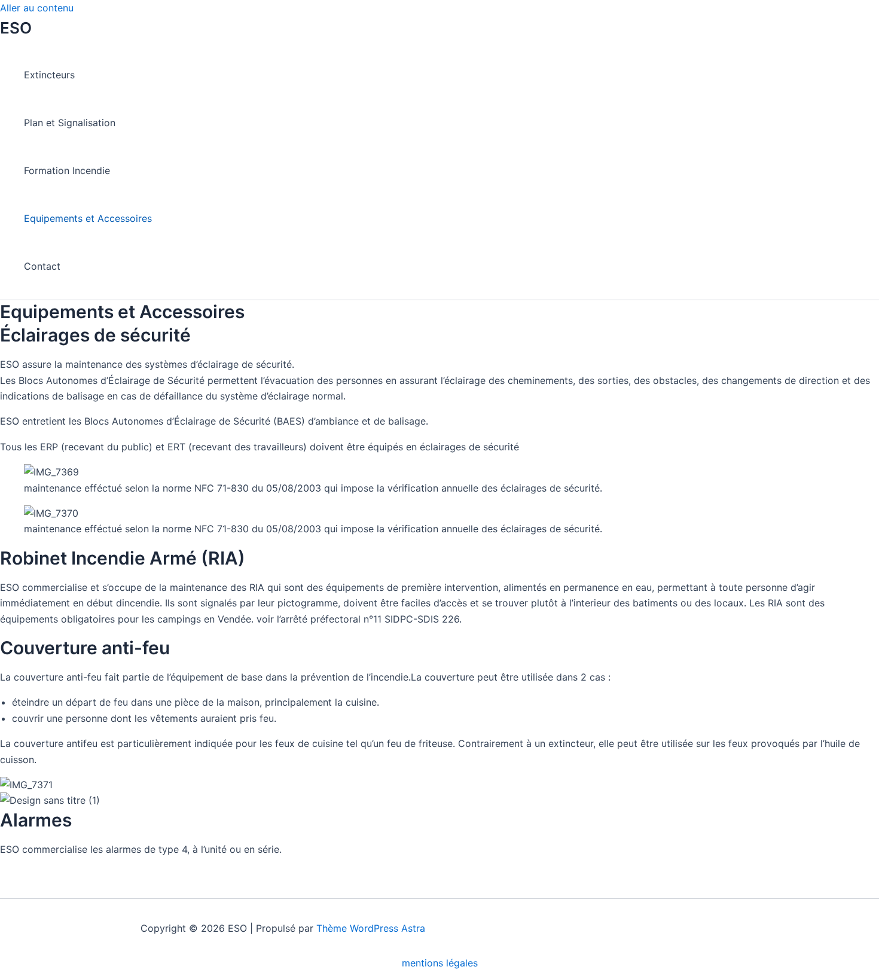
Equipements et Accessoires (88, 218)
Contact (42, 266)
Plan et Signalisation (69, 123)
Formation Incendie (67, 170)
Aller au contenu (37, 8)
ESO (16, 28)
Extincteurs (49, 75)
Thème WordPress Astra (370, 928)
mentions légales (440, 963)
